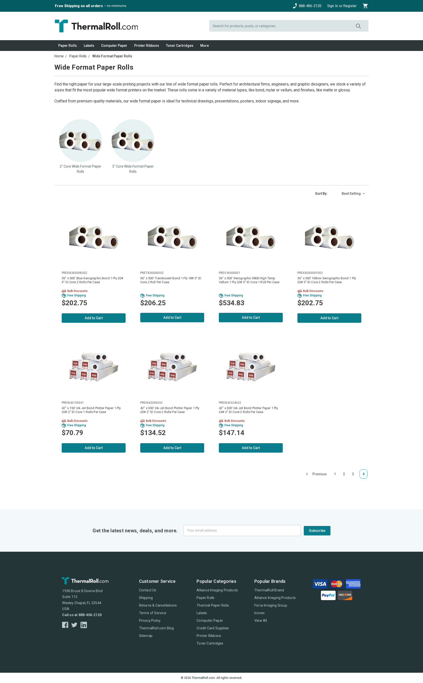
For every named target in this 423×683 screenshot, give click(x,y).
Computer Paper (114, 46)
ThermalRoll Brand (269, 590)
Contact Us (147, 590)
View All (260, 620)
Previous (319, 474)
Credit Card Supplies (213, 628)
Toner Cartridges (179, 46)
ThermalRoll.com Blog (156, 628)
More (204, 46)
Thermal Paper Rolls (213, 605)
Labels (89, 46)
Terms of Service (152, 613)
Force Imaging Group (270, 605)
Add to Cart (94, 318)
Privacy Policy (150, 620)
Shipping (146, 598)
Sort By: (321, 193)
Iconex (259, 613)
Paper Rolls (67, 46)
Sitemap (146, 636)
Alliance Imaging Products (217, 590)
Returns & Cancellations (158, 605)
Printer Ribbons (146, 46)
